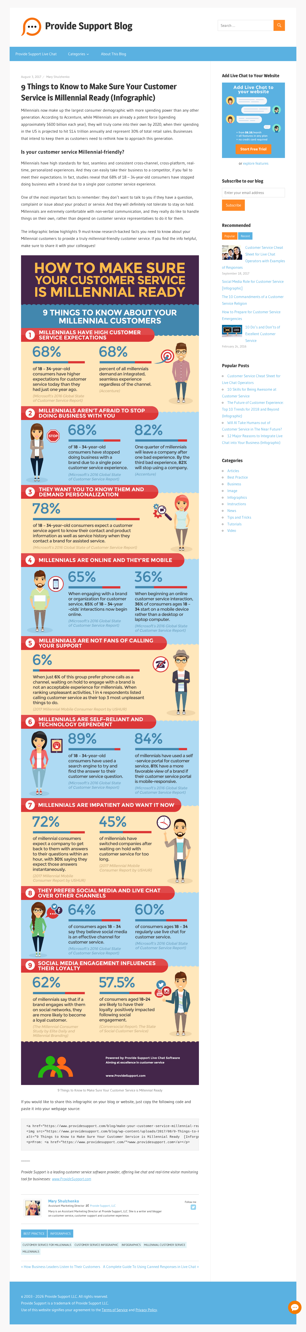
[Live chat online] (295, 1307)
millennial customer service (164, 1245)
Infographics (60, 1234)
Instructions (236, 503)
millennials (31, 1251)
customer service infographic (96, 1245)
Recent (245, 236)
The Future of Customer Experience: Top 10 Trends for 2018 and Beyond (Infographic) (253, 409)
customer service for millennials (47, 1245)
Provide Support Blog (88, 26)
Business (234, 484)
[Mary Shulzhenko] (33, 1215)
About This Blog (113, 53)
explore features (255, 163)
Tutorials (234, 524)
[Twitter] (193, 1207)
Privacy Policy (146, 1309)
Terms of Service (115, 1309)
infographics (131, 1245)
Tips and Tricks (239, 517)
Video (231, 530)
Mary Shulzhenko (57, 77)
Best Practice (34, 1234)
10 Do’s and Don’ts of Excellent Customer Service (262, 334)
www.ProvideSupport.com (71, 1178)
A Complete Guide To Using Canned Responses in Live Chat (149, 1266)
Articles (233, 470)
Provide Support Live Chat (36, 53)
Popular (229, 236)
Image (232, 490)
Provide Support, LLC (103, 1205)
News (231, 510)
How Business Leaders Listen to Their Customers (62, 1266)
